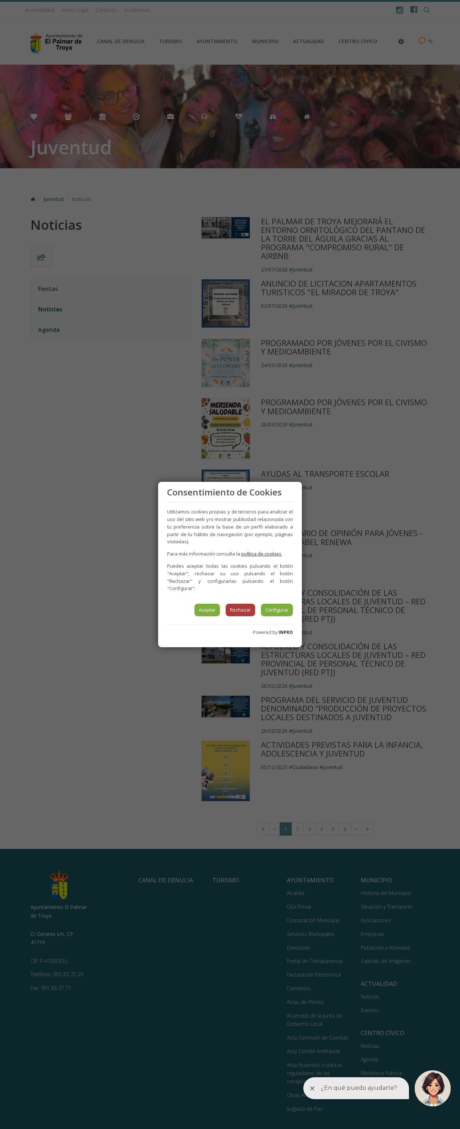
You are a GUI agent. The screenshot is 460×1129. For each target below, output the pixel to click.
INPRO (286, 632)
